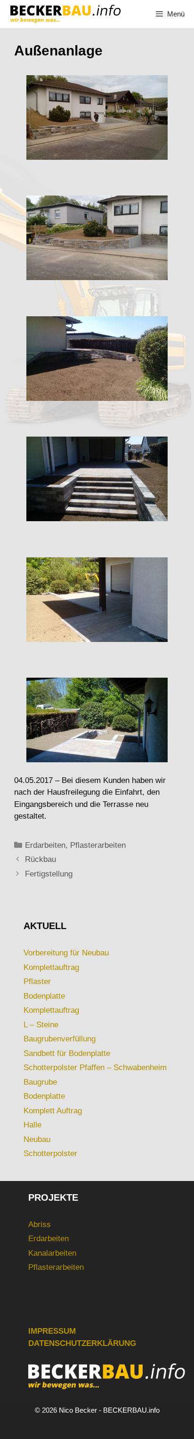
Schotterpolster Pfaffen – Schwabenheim (95, 1067)
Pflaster (37, 981)
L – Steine (41, 1024)
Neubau (37, 1139)
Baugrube (40, 1082)
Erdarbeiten (45, 845)
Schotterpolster (50, 1153)
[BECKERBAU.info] (65, 14)
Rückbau (40, 859)
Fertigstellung (49, 873)
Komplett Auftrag (53, 1110)
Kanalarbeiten (52, 1253)
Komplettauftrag (51, 967)
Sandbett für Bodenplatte (67, 1053)
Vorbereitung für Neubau (66, 952)
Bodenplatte (44, 996)
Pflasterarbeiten (98, 845)
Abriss (39, 1224)
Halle (32, 1124)
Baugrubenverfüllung (60, 1038)
